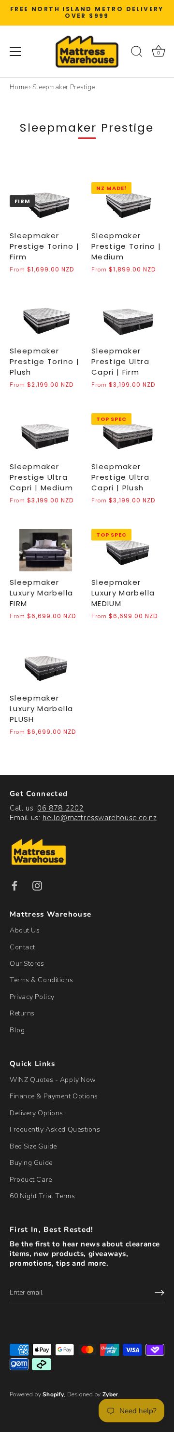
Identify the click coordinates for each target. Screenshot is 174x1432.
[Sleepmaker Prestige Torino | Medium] (127, 203)
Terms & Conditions (41, 980)
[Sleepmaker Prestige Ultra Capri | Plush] (127, 434)
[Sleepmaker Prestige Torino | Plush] (46, 319)
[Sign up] (159, 1292)
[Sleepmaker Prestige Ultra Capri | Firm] (127, 319)
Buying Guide (31, 1162)
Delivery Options (36, 1113)
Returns (22, 1013)
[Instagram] (37, 885)
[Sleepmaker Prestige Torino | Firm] (46, 203)
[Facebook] (14, 885)
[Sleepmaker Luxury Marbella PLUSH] (46, 666)
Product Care (31, 1179)
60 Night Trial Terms (42, 1196)
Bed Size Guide (33, 1146)
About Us (25, 930)
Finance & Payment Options (54, 1096)
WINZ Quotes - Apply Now (53, 1079)
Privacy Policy (32, 996)
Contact (22, 947)
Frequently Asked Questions (55, 1129)
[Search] (136, 53)
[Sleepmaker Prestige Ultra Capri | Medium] (46, 434)
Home (19, 87)
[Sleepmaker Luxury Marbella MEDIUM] (127, 550)
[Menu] (15, 51)
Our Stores (27, 963)
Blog (17, 1030)
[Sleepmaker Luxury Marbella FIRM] (46, 550)
